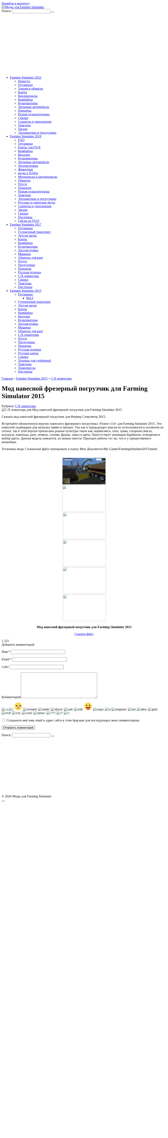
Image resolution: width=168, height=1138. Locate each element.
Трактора (24, 125)
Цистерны (25, 217)
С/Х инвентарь (28, 276)
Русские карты (28, 353)
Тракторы (25, 283)
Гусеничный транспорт (34, 232)
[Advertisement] (84, 43)
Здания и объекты (30, 88)
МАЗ (29, 298)
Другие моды (27, 235)
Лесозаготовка (28, 250)
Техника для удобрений (34, 360)
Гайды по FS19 (28, 221)
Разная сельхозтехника (34, 114)
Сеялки (23, 118)
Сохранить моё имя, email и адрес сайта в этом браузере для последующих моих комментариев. (73, 720)
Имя (6, 651)
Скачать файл (84, 634)
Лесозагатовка (28, 165)
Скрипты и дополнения (34, 121)
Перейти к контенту (16, 3)
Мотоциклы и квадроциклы (37, 176)
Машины (24, 254)
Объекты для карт (30, 257)
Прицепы (24, 110)
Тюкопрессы (26, 368)
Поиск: (7, 11)
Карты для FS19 (29, 147)
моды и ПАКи (28, 173)
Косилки (24, 154)
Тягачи (22, 129)
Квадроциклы (27, 96)
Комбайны (25, 99)
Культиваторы (28, 103)
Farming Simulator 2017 (25, 224)
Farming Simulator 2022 (25, 77)
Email (7, 659)
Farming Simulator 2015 (25, 290)
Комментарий (11, 697)
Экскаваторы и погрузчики (37, 132)
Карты (22, 92)
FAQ (21, 140)
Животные (25, 169)
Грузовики (25, 85)
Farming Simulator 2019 (25, 136)
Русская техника (29, 272)
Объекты (24, 180)
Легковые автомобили (33, 107)
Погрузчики (26, 265)
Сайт (5, 667)
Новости (24, 81)
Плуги (22, 184)
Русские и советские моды (36, 202)
